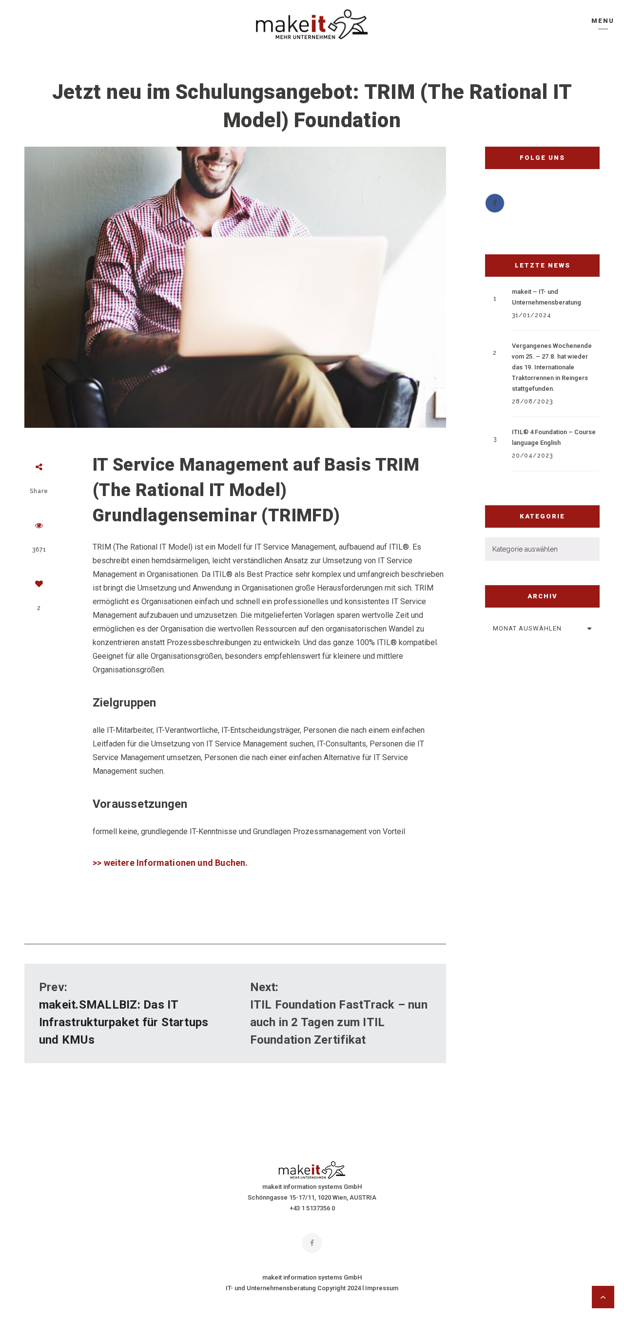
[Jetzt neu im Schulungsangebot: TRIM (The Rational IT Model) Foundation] (235, 287)
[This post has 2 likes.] (39, 583)
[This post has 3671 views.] (39, 525)
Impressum (381, 1288)
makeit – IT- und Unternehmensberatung (546, 297)
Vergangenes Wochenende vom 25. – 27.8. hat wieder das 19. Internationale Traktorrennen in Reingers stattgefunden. (552, 367)
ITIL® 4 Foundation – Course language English (554, 437)
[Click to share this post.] (39, 466)
